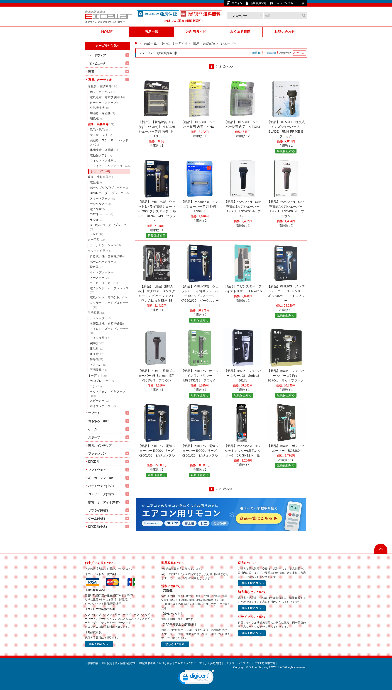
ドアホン (98, 364)
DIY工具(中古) (97, 526)
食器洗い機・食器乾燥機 (107, 256)
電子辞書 (97, 209)
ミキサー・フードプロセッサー (109, 305)
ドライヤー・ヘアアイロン (110, 166)
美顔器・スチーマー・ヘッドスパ (109, 142)
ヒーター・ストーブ (105, 102)
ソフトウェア (97, 469)
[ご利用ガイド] (196, 32)
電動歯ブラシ (101, 155)
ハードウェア (97, 55)
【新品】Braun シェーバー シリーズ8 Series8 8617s (242, 375)
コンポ (96, 386)
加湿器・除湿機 (102, 113)
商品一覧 (150, 43)
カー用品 (96, 239)
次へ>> (228, 66)
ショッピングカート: (289, 3)
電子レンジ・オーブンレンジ (109, 290)
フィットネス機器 (103, 160)
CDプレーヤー (101, 214)
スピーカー (99, 400)
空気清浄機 (99, 107)
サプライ (94, 413)
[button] (196, 678)
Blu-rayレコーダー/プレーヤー (110, 227)
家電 (91, 71)
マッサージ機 (101, 135)
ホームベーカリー (103, 261)
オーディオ (98, 375)
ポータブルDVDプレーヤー (109, 188)
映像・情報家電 (101, 177)
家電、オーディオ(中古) (104, 502)
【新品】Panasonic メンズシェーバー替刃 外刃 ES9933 (199, 206)
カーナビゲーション (105, 245)
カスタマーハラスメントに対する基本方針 (249, 663)
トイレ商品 (99, 338)
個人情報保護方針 (126, 663)
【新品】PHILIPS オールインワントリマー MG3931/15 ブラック (199, 375)
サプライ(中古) (98, 510)
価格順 (256, 53)
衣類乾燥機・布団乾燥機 (107, 323)
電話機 (96, 182)
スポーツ (94, 437)
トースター (99, 277)
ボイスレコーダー (103, 406)
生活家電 (96, 312)
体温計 (96, 348)
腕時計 (97, 343)
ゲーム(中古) (96, 518)
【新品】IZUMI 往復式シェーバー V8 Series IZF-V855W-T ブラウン (156, 375)
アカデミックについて (188, 663)
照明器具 (99, 370)
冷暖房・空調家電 (102, 86)
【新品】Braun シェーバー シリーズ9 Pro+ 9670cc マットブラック (285, 375)
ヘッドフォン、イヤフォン (107, 393)
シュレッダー (100, 318)
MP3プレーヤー (102, 381)
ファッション (97, 453)
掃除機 (96, 359)
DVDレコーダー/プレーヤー (110, 193)
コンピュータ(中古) (101, 494)
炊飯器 (96, 267)
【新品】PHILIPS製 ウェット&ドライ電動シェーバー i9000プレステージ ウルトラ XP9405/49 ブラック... (156, 211)
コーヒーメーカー (104, 283)
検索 (303, 15)
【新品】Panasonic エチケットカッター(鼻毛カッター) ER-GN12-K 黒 (242, 450)
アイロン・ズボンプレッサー (109, 330)
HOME (137, 43)
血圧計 (96, 354)
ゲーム (92, 429)
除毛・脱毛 (99, 129)
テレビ (96, 234)
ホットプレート (102, 272)
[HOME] (107, 32)
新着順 (271, 53)
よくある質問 (213, 663)
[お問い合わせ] (285, 32)
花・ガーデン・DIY (101, 478)
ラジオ (96, 219)
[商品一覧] (151, 32)
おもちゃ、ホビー (100, 421)
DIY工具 (93, 461)
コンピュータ (97, 63)
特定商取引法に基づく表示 (155, 663)
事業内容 (93, 663)
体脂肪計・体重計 (104, 150)
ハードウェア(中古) (101, 486)
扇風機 (96, 118)
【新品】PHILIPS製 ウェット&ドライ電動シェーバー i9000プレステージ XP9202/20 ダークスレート (200, 295)
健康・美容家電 (101, 124)
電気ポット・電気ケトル (108, 297)
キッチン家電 (99, 251)
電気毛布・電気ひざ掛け (107, 97)
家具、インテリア (100, 445)
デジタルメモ (100, 203)
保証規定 (106, 663)
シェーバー (100, 171)
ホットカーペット (103, 92)
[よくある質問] (240, 32)
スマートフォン (102, 198)
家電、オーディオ (100, 79)
